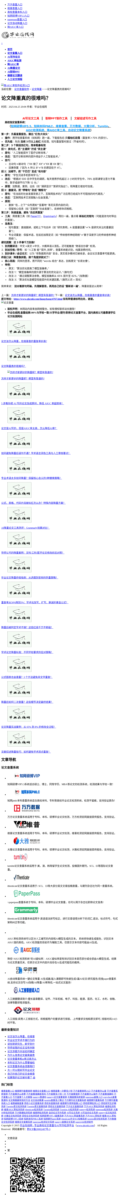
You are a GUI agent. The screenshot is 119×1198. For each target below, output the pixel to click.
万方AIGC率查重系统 (74, 1116)
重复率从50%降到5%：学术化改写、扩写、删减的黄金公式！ (34, 602)
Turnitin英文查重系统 (37, 1106)
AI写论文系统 (73, 1113)
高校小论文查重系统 (34, 1103)
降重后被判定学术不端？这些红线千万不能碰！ (27, 627)
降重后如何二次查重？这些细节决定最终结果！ (27, 702)
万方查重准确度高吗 (36, 1094)
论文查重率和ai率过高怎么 (21, 1059)
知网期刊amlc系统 (52, 1119)
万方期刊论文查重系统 (75, 1100)
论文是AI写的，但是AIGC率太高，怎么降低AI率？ (29, 428)
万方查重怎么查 (98, 1091)
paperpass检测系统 (104, 1109)
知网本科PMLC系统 (33, 1119)
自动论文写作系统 (57, 1113)
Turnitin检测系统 (51, 1109)
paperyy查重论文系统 (65, 1122)
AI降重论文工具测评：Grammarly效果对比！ (25, 528)
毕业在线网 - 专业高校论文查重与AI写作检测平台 (47, 1125)
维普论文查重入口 (41, 1091)
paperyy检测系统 (87, 1109)
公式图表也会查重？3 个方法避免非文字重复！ (27, 677)
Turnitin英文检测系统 (16, 1106)
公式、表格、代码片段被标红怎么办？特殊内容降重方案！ (33, 503)
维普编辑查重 (17, 1103)
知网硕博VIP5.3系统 (13, 1119)
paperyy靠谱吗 (39, 1097)
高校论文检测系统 (30, 1116)
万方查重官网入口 (81, 1091)
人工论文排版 (14, 79)
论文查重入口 (14, 53)
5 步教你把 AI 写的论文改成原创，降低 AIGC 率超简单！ (32, 403)
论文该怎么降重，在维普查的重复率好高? (88, 295)
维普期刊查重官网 (23, 1091)
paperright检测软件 (84, 1122)
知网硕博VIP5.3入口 (18, 15)
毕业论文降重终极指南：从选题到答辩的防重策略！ (29, 577)
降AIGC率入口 (15, 27)
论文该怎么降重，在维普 (21, 1036)
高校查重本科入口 (17, 12)
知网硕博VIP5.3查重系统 (52, 1116)
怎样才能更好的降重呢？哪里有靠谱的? (32, 295)
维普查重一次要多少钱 (62, 1091)
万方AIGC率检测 (93, 1116)
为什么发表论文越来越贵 (21, 1055)
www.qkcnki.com (85, 1125)
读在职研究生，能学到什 (21, 1044)
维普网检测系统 (40, 1113)
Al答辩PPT (13, 71)
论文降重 (37, 89)
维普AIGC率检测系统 (14, 1109)
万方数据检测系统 (23, 1113)
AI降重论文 (13, 68)
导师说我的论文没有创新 (21, 1047)
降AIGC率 (13, 64)
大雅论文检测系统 (12, 1116)
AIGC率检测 (14, 60)
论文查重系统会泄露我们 (21, 1066)
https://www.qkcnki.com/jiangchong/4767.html (38, 299)
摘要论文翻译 (14, 75)
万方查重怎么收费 (17, 1094)
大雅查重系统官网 (76, 1097)
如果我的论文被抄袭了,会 (21, 1077)
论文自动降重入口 (17, 23)
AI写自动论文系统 (89, 1113)
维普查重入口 (14, 8)
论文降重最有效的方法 (19, 1100)
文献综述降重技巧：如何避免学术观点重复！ (26, 751)
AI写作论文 (13, 57)
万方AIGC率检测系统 (94, 1106)
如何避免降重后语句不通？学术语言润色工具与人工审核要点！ (36, 453)
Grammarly (49, 216)
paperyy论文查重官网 (57, 1097)
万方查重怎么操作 (89, 1094)
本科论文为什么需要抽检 (21, 1062)
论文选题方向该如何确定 (21, 1051)
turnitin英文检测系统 (97, 1119)
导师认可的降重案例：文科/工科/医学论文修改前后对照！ (32, 552)
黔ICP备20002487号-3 (38, 1129)
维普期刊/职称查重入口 (71, 1103)
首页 (9, 49)
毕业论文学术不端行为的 (21, 1040)
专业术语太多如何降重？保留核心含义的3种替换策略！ (31, 478)
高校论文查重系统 (56, 1106)
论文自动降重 (37, 1100)
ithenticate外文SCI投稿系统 (74, 1119)
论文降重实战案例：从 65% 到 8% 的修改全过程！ (28, 727)
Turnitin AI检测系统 (69, 1109)
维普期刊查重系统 (95, 1100)
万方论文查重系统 (74, 1106)
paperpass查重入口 (17, 19)
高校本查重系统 (52, 1103)
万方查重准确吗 (105, 1094)
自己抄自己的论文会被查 (21, 1074)
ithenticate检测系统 (34, 1109)
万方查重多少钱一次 (56, 1094)
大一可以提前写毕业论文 (21, 1070)
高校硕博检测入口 (91, 1103)
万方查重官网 (73, 1094)
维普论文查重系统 (23, 1122)
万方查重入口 (14, 4)
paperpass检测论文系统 (43, 1122)
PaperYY (36, 216)
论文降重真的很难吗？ (13, 366)
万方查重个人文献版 (22, 1097)
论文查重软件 (21, 89)
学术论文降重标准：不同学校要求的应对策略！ (27, 652)
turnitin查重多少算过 (54, 1100)
